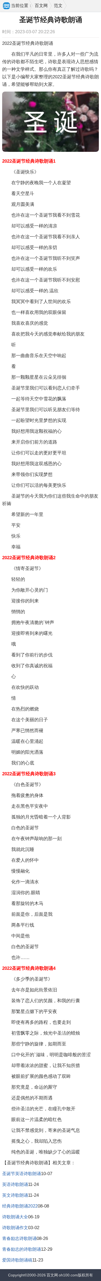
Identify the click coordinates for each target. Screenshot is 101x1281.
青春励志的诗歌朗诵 (21, 1249)
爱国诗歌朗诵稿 (17, 1260)
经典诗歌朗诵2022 (20, 1206)
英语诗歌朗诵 (15, 1184)
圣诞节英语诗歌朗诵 (21, 1173)
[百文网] (7, 6)
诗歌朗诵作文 (15, 1227)
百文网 (41, 5)
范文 (58, 5)
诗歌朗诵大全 (15, 1217)
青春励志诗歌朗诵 (19, 1238)
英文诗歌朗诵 (15, 1195)
